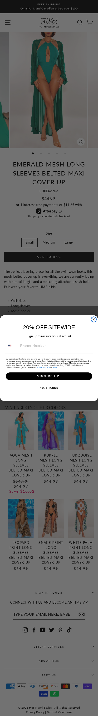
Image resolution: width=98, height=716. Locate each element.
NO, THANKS (49, 388)
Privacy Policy (43, 367)
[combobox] (12, 345)
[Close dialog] (93, 319)
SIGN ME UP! (49, 376)
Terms (55, 367)
